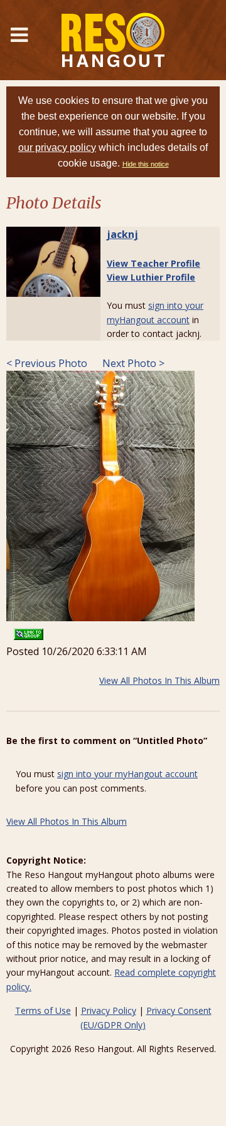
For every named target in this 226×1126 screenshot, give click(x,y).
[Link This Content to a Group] (28, 630)
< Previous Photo (46, 363)
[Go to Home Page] (113, 40)
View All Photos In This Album (159, 680)
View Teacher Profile (153, 263)
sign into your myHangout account (127, 774)
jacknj (122, 234)
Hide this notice (145, 164)
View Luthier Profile (151, 277)
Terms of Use (43, 1010)
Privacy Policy (108, 1010)
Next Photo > (132, 363)
